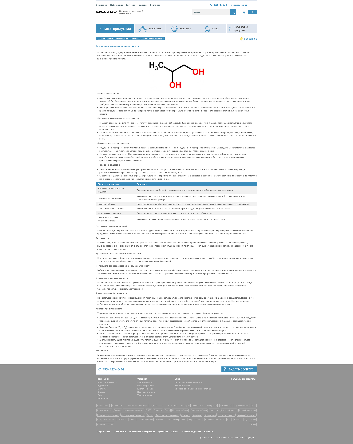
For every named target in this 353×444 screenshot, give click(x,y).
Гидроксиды (103, 385)
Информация (116, 5)
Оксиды (101, 391)
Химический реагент (176, 419)
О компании (102, 5)
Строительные (118, 405)
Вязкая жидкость (104, 410)
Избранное (250, 38)
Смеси (178, 378)
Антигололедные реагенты (132, 415)
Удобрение (212, 405)
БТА (229, 419)
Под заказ (142, 5)
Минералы (102, 398)
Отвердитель (210, 415)
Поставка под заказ (191, 431)
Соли (99, 395)
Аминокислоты (144, 382)
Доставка (130, 5)
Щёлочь (237, 419)
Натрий (253, 424)
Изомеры (160, 419)
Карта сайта (103, 431)
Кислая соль (198, 405)
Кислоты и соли (145, 388)
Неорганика (103, 378)
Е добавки (214, 410)
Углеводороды (144, 395)
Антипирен (185, 405)
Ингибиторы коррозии (214, 419)
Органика (142, 378)
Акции (174, 431)
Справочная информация (142, 431)
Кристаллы (197, 415)
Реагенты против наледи (107, 415)
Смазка (132, 419)
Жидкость (185, 415)
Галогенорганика (145, 385)
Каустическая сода (105, 424)
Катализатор (172, 405)
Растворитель (103, 405)
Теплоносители (182, 385)
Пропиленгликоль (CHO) (110, 52)
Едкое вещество (241, 405)
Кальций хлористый (247, 410)
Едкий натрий (250, 419)
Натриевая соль (195, 419)
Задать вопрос (240, 369)
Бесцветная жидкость (106, 419)
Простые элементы (107, 382)
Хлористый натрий (228, 410)
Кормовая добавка (199, 410)
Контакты (155, 5)
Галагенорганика (146, 419)
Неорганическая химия (133, 410)
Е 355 (148, 410)
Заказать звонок (239, 5)
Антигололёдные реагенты (188, 382)
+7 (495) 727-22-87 (219, 5)
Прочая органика (146, 391)
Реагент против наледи (137, 405)
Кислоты (101, 388)
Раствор (117, 410)
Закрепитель (225, 405)
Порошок (158, 410)
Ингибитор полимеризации (167, 415)
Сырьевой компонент (247, 415)
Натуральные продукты (243, 378)
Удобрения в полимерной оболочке (193, 388)
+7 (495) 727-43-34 (110, 369)
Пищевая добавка (180, 410)
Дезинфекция (157, 405)
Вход (255, 5)
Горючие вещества (227, 415)
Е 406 (167, 410)
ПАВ (254, 405)
